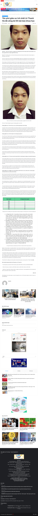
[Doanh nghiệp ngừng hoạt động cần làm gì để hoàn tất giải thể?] (10, 422)
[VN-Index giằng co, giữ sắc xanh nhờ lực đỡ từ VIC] (28, 422)
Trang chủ (4, 14)
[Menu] (1, 5)
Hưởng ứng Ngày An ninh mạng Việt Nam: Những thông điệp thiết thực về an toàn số (7, 316)
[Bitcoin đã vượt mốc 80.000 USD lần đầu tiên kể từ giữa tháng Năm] (10, 436)
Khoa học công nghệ (12, 14)
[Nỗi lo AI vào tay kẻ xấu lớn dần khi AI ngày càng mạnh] (19, 311)
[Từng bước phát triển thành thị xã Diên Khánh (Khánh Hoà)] (4, 384)
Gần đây (19, 370)
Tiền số (7, 14)
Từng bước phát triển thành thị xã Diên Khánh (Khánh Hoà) (17, 382)
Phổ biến (6, 370)
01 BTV (5, 23)
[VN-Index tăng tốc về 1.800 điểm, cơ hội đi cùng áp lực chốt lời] (28, 436)
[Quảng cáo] (19, 9)
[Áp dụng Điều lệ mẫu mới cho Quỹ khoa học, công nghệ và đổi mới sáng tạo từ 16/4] (31, 311)
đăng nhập (6, 325)
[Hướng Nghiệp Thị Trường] (7, 4)
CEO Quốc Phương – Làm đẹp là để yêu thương (15, 390)
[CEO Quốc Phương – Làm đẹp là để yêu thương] (4, 392)
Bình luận (31, 370)
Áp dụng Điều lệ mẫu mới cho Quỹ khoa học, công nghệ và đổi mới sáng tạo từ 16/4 (31, 316)
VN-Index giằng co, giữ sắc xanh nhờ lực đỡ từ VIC (11, 0)
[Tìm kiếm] (36, 5)
